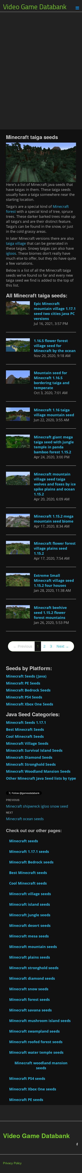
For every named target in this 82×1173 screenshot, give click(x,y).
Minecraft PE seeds (26, 1099)
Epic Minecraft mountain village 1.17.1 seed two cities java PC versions (55, 311)
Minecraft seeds (23, 841)
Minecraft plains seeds (29, 957)
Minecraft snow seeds (28, 989)
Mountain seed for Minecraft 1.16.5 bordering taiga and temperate (51, 380)
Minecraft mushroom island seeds (40, 1020)
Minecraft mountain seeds (33, 946)
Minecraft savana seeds (30, 1010)
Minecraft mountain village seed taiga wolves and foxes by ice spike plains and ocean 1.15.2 (55, 484)
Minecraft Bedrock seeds (31, 862)
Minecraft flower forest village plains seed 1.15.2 (55, 548)
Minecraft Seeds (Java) (26, 676)
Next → (63, 646)
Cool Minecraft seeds (28, 883)
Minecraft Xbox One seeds (32, 1089)
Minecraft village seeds (30, 893)
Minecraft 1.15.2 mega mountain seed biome (53, 519)
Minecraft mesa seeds (29, 936)
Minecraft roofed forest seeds (35, 1041)
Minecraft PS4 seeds (27, 1078)
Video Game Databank (34, 6)
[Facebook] (77, 1144)
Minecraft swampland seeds (34, 1031)
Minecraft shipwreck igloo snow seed (37, 806)
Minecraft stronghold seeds (34, 967)
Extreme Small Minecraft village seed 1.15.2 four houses (54, 580)
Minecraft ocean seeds (25, 818)
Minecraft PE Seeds (23, 683)
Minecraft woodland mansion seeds (41, 1065)
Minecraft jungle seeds (29, 915)
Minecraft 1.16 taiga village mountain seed (54, 412)
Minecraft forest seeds (29, 999)
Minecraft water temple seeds (36, 1052)
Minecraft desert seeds (30, 925)
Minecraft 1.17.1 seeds (29, 851)
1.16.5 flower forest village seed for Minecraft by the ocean (55, 345)
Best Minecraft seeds (28, 872)
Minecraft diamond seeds (32, 978)
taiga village (16, 243)
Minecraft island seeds (29, 904)
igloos (11, 253)
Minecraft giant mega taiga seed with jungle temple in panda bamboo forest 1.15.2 (54, 444)
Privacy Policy (12, 1163)
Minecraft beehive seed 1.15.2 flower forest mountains (50, 612)
